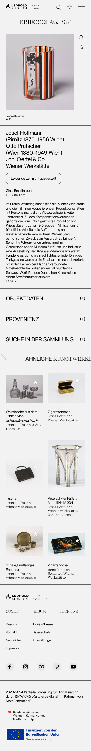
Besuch (11, 624)
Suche (12, 611)
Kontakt (11, 632)
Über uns (68, 611)
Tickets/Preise (43, 624)
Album (39, 611)
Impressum (13, 648)
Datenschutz (41, 632)
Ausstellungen (42, 640)
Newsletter (13, 640)
